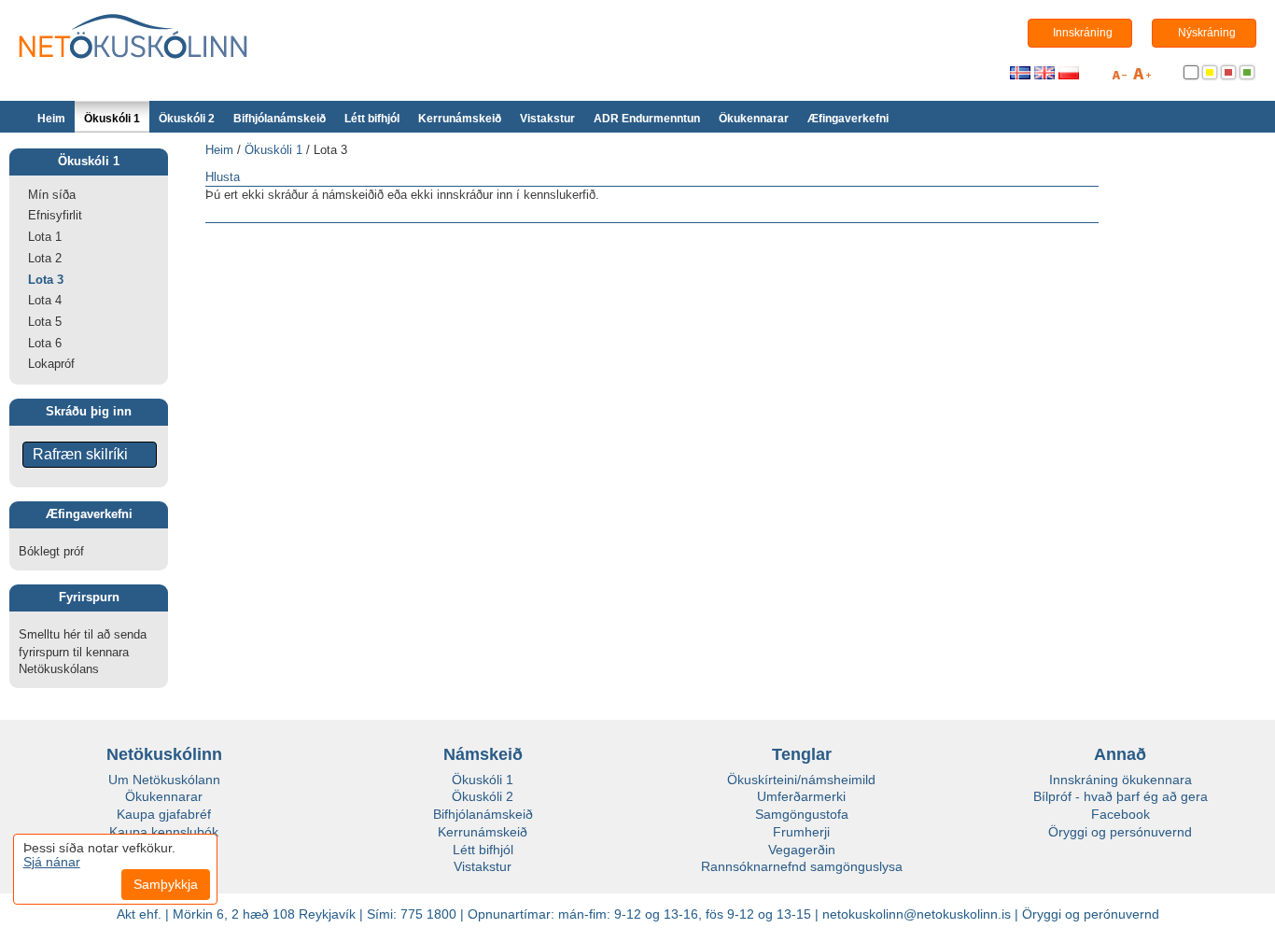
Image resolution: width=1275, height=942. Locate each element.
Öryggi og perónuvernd (1090, 914)
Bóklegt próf (51, 551)
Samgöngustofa (801, 814)
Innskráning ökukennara (1120, 779)
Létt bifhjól (371, 118)
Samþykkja (165, 884)
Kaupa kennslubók (163, 831)
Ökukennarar (754, 118)
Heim (51, 118)
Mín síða (52, 195)
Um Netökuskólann (164, 779)
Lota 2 (45, 258)
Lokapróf (51, 364)
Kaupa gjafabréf (164, 814)
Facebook (1120, 814)
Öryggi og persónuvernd (1120, 831)
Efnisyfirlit (55, 215)
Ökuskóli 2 (187, 118)
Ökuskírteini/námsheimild (801, 779)
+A (1142, 77)
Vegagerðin (801, 849)
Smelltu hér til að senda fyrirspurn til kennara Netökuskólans (83, 651)
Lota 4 (45, 300)
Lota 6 (45, 343)
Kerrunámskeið (459, 118)
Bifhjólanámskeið (279, 118)
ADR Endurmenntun (647, 118)
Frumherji (801, 831)
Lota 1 (45, 237)
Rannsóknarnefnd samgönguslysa (802, 866)
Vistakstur (547, 118)
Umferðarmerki (801, 796)
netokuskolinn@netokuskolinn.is (916, 914)
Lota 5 (45, 322)
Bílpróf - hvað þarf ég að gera (1120, 796)
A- (1119, 77)
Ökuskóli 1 (112, 118)
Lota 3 (45, 280)
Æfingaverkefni (848, 118)
